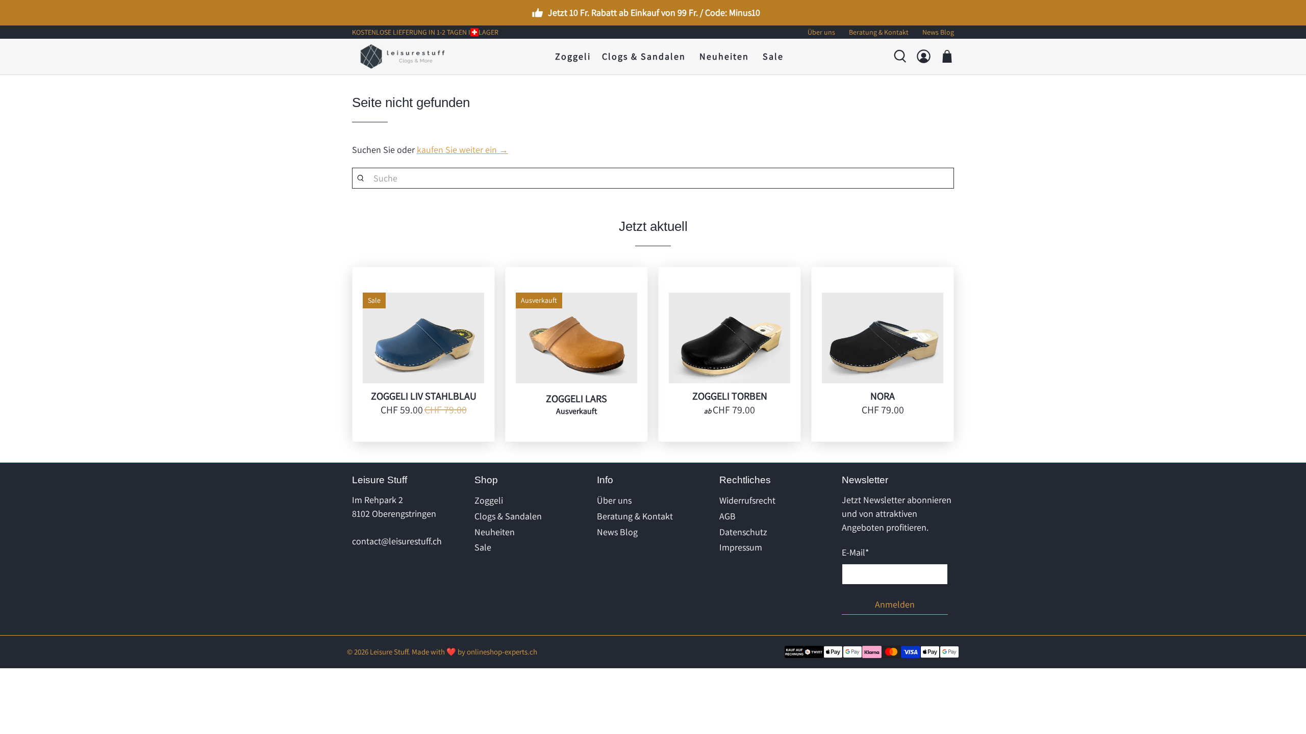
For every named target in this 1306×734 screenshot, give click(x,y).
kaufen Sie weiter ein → (462, 149)
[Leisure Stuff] (402, 56)
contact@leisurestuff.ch (397, 541)
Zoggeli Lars (576, 398)
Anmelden (895, 604)
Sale (773, 56)
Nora (882, 395)
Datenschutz (743, 532)
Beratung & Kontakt (635, 516)
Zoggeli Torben (729, 395)
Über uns (614, 500)
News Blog (617, 532)
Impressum (740, 547)
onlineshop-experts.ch (502, 652)
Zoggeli (573, 56)
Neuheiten (724, 56)
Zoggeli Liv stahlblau (423, 395)
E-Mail (855, 552)
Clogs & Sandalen (644, 56)
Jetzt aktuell (653, 226)
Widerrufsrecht (747, 500)
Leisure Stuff (389, 652)
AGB (727, 516)
